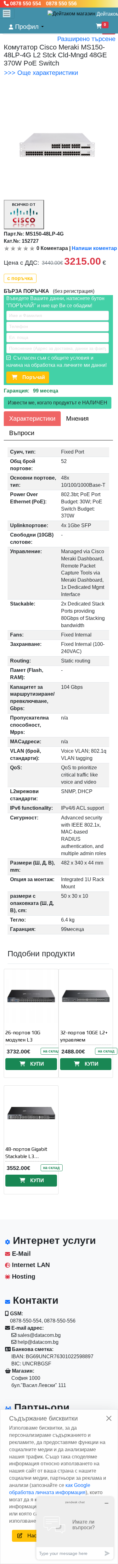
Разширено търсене (86, 38)
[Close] (109, 1418)
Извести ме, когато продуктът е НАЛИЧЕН (57, 402)
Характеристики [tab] (32, 418)
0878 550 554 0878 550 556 (43, 3)
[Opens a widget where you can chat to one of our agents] (75, 1528)
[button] (26, 27)
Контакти (34, 1300)
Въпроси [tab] (21, 432)
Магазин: (22, 1371)
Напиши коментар (94, 248)
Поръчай (31, 377)
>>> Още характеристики (41, 72)
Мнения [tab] (77, 418)
